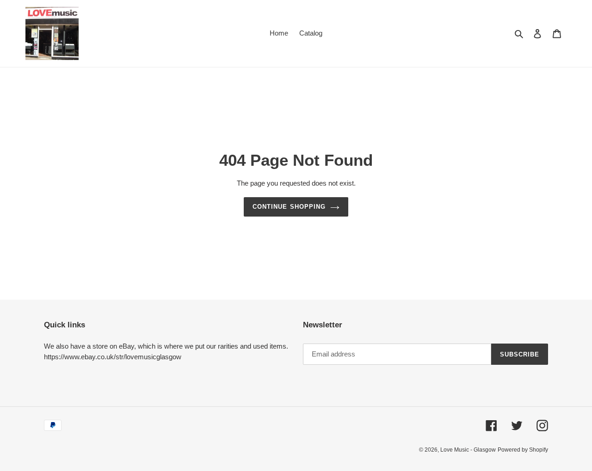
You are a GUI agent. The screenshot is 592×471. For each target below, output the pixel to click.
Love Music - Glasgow (468, 450)
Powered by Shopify (523, 450)
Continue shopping (289, 206)
